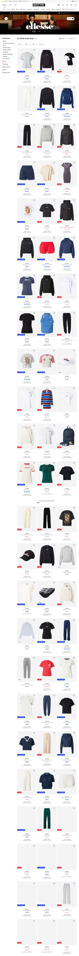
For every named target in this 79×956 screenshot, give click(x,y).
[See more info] (27, 83)
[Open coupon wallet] (58, 5)
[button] (63, 38)
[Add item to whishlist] (34, 50)
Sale (26, 44)
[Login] (63, 5)
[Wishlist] (71, 5)
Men (10, 5)
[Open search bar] (63, 9)
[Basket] (76, 5)
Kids (15, 5)
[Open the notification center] (67, 5)
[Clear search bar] (75, 9)
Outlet (6, 1)
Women (4, 5)
